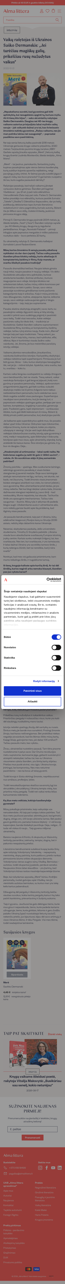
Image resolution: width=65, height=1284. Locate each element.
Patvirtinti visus (33, 690)
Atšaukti (32, 701)
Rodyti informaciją (44, 681)
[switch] (56, 647)
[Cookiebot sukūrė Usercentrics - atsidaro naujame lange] (46, 580)
